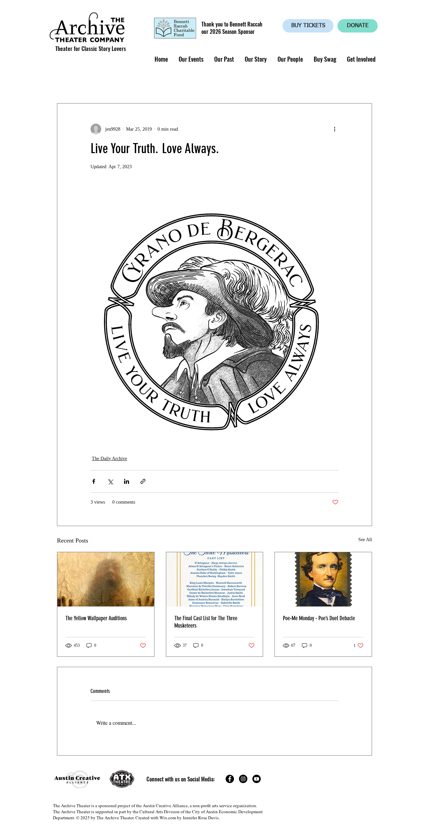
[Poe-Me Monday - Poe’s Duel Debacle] (323, 579)
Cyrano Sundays (112, 83)
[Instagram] (243, 779)
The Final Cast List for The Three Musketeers (205, 622)
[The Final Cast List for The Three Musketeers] (214, 579)
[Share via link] (143, 481)
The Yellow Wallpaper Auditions (96, 618)
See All (365, 539)
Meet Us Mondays (270, 83)
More (312, 83)
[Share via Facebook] (93, 481)
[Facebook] (230, 779)
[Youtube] (256, 779)
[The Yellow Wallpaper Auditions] (105, 579)
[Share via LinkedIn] (126, 481)
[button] (190, 59)
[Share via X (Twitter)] (110, 481)
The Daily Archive (109, 458)
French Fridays (163, 83)
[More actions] (334, 129)
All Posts (68, 83)
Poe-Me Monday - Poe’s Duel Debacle (319, 618)
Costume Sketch (215, 83)
